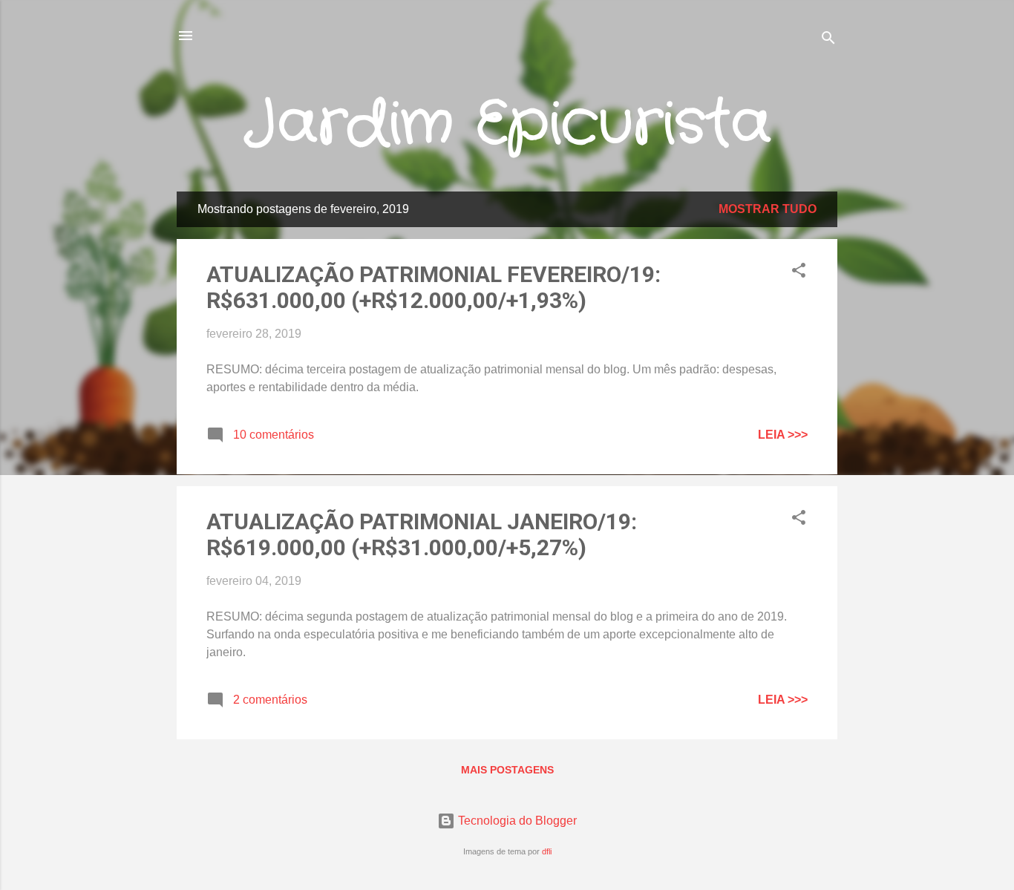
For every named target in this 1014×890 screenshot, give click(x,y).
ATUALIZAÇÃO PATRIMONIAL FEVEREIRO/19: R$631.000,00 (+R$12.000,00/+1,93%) (433, 287)
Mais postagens (507, 770)
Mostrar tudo (768, 209)
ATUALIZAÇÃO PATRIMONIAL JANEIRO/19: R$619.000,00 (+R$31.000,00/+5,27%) (421, 534)
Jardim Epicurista (507, 124)
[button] (799, 272)
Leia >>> (783, 434)
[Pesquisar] (828, 40)
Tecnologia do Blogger (516, 820)
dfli (547, 851)
